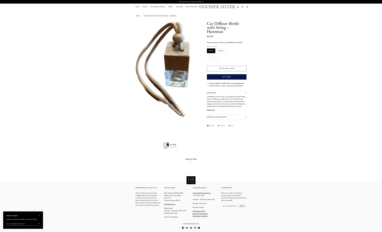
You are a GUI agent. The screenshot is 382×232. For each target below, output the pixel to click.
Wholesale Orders (199, 211)
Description (211, 93)
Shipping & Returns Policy (217, 117)
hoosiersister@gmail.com (202, 193)
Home (137, 16)
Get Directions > (170, 204)
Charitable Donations (200, 216)
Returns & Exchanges (200, 214)
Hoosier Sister (189, 224)
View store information (235, 86)
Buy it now (227, 77)
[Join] (37, 223)
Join (241, 206)
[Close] (40, 214)
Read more (211, 110)
